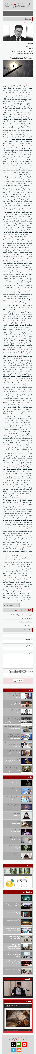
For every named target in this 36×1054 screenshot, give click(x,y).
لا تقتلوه (18, 821)
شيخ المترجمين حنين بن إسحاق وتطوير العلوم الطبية (12, 743)
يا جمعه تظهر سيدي (15, 854)
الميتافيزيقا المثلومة (15, 710)
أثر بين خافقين (16, 781)
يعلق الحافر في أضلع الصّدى (12, 805)
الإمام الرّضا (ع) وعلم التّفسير (12, 751)
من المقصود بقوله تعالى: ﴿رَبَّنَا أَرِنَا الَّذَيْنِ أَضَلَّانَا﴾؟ (13, 735)
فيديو (27, 979)
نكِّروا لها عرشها (16, 702)
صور (27, 1001)
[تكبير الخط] (30, 79)
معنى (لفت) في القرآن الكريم (12, 726)
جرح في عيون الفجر (15, 837)
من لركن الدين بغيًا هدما (14, 846)
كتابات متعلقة (23, 610)
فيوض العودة (16, 813)
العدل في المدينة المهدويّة (13, 759)
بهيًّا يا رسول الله (16, 789)
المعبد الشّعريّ (16, 829)
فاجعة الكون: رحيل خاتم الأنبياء (12, 797)
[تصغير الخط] (32, 79)
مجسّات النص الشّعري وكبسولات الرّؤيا (14, 694)
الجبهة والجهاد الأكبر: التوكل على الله (13, 768)
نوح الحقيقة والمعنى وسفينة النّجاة (12, 719)
